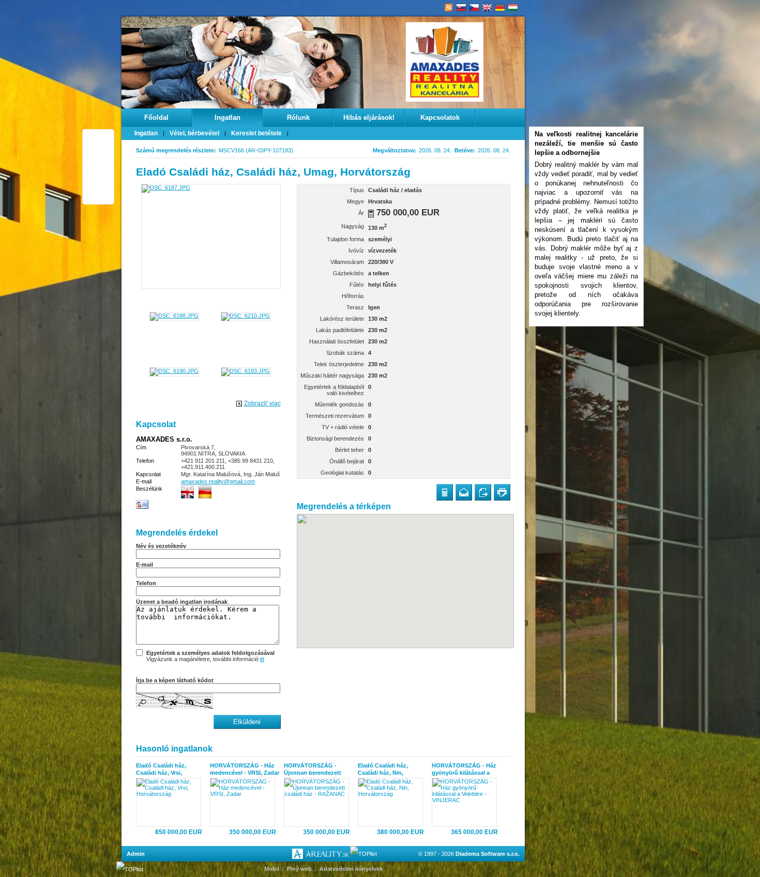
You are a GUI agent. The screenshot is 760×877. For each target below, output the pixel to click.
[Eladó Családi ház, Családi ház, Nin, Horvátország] (393, 802)
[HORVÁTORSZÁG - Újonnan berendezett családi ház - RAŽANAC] (319, 802)
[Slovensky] (461, 8)
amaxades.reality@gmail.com (218, 481)
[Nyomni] (502, 492)
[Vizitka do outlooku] (142, 507)
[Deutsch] (500, 8)
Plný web (299, 869)
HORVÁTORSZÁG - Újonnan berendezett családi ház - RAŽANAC (316, 769)
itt (262, 659)
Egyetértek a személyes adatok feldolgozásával (210, 653)
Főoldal (156, 117)
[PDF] (483, 492)
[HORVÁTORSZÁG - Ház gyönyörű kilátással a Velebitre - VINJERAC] (466, 802)
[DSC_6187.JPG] (211, 236)
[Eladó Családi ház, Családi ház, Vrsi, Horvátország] (171, 802)
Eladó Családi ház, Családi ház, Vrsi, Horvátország (161, 769)
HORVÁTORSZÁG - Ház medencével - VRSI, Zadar (244, 769)
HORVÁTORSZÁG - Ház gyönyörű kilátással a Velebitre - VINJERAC (464, 769)
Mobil (271, 869)
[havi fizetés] (371, 213)
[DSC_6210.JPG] (245, 315)
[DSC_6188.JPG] (174, 315)
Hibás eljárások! (368, 117)
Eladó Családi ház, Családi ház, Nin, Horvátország (383, 769)
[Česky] (474, 8)
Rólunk (298, 117)
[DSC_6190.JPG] (174, 371)
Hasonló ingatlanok (174, 748)
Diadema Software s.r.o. (487, 854)
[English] (487, 8)
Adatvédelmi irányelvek (351, 869)
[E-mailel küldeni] (463, 492)
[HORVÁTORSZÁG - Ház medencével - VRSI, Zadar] (245, 802)
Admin (136, 854)
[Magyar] (513, 8)
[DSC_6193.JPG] (245, 371)
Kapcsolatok (440, 117)
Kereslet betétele (256, 133)
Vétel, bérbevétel (194, 133)
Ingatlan (227, 117)
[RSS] (448, 8)
